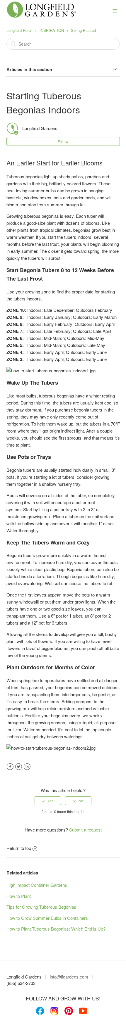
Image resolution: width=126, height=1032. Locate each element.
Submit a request (85, 830)
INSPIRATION (52, 30)
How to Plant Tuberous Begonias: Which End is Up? (55, 929)
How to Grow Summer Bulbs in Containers (47, 918)
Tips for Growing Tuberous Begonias (41, 907)
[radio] (48, 800)
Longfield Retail (19, 30)
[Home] (41, 16)
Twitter (18, 766)
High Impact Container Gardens (36, 885)
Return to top (18, 848)
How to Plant (18, 896)
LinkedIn (27, 766)
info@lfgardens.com (69, 977)
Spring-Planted (83, 30)
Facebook (10, 766)
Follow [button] (63, 141)
